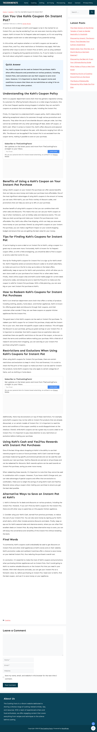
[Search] (92, 12)
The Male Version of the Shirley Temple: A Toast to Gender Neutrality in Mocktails (81, 31)
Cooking (33, 3)
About (70, 3)
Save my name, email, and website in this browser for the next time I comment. (31, 677)
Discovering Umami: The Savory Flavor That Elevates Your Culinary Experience (82, 41)
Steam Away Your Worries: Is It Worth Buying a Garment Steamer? (82, 52)
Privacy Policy (88, 3)
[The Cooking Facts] (10, 3)
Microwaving (61, 3)
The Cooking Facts (46, 728)
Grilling (41, 3)
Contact (77, 3)
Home (26, 3)
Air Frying (50, 3)
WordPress (65, 728)
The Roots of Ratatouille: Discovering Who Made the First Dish (82, 84)
